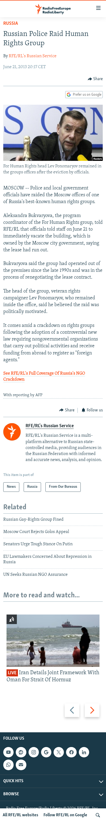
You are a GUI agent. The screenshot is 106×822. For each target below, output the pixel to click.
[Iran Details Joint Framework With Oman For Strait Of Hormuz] (53, 641)
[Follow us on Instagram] (34, 752)
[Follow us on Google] (46, 752)
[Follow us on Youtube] (8, 752)
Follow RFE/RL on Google (65, 815)
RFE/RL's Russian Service (33, 56)
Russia (10, 23)
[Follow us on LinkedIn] (84, 752)
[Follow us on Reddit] (21, 752)
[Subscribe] (21, 765)
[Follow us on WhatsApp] (8, 765)
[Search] (98, 815)
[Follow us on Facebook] (71, 752)
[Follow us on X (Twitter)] (59, 752)
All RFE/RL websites (20, 815)
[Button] (95, 79)
